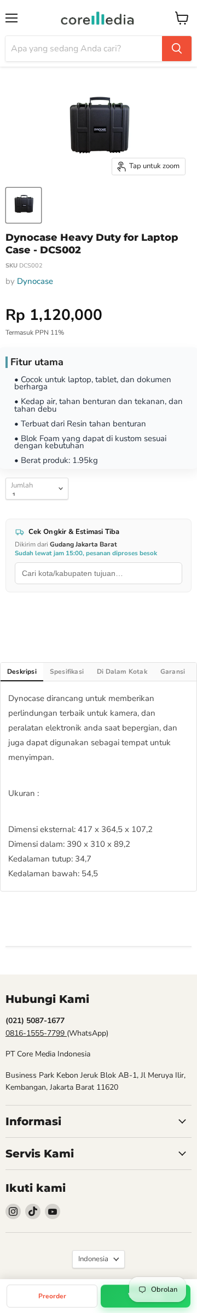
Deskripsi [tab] (22, 671)
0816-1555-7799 (36, 1033)
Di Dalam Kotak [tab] (122, 671)
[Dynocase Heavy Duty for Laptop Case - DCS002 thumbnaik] (23, 205)
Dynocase (35, 281)
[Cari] (177, 48)
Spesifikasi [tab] (67, 671)
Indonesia (93, 1259)
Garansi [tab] (172, 671)
